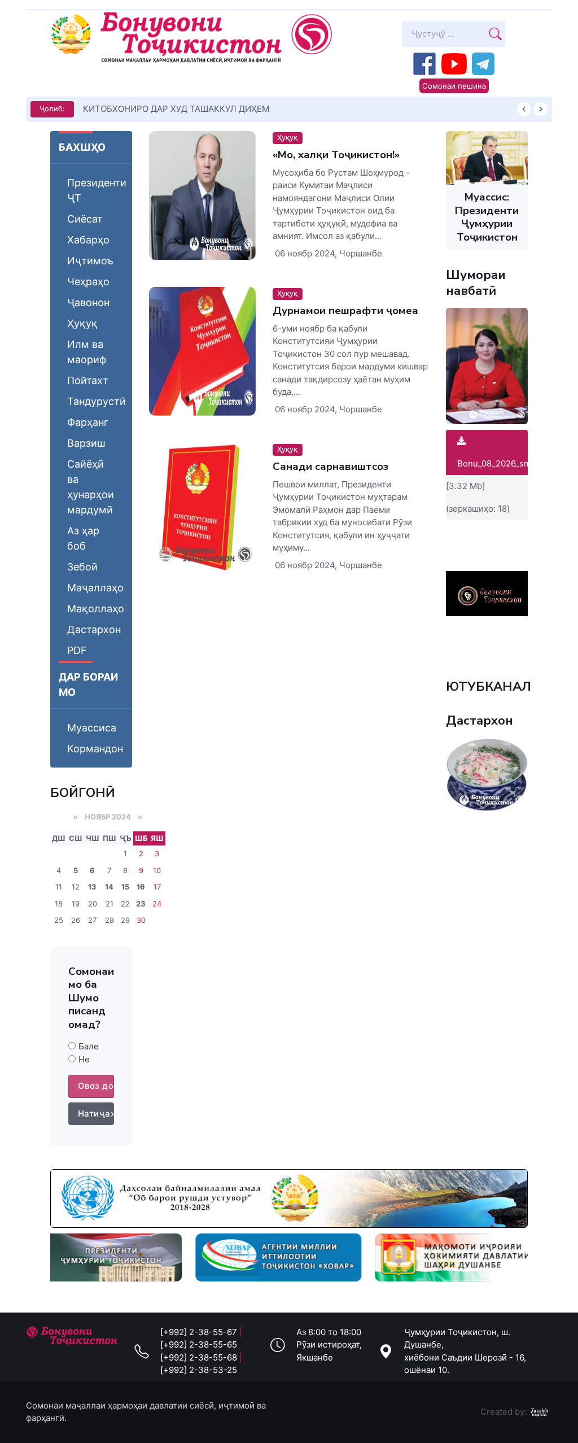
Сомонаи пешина (454, 85)
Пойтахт (87, 380)
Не (84, 1059)
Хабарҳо (88, 240)
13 (92, 886)
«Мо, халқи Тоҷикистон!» (336, 154)
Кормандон (95, 749)
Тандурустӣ (96, 401)
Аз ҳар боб (83, 538)
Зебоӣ (82, 567)
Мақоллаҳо (95, 608)
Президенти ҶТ (96, 190)
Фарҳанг (87, 422)
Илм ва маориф (86, 351)
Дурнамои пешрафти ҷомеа (345, 310)
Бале (88, 1046)
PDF (77, 650)
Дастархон (94, 629)
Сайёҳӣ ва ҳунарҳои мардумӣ (90, 487)
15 (125, 886)
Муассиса (91, 728)
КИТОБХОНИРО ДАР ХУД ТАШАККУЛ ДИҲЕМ (176, 108)
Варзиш (86, 443)
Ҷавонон (88, 302)
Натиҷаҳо (96, 1113)
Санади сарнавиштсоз (330, 466)
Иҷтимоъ (90, 261)
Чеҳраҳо (88, 281)
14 (109, 886)
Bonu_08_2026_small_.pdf (508, 463)
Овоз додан (96, 1085)
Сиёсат (85, 219)
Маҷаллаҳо (95, 588)
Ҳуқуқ (82, 323)
